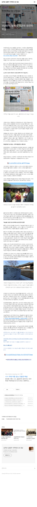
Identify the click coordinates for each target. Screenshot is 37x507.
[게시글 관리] (12, 389)
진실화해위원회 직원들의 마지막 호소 (13, 399)
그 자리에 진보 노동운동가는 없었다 (12, 401)
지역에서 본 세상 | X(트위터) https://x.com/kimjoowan (10, 450)
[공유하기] (9, 389)
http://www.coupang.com (12, 374)
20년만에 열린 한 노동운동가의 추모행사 (13, 403)
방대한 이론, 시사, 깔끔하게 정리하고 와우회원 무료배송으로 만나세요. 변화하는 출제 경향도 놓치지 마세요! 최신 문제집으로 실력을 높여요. (18, 380)
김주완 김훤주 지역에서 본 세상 (10, 2)
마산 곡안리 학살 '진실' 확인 (10, 55)
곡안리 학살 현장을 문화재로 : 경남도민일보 (16, 318)
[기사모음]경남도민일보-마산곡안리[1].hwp (19, 354)
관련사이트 (4, 468)
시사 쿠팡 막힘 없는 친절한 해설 (16, 376)
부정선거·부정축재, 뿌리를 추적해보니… (13, 405)
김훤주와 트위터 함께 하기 (7, 474)
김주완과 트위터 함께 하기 (7, 471)
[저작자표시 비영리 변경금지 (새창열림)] (23, 389)
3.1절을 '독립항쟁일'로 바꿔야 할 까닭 (13, 398)
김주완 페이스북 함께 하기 (7, 476)
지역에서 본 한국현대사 (9, 395)
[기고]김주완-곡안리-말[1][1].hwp (19, 163)
